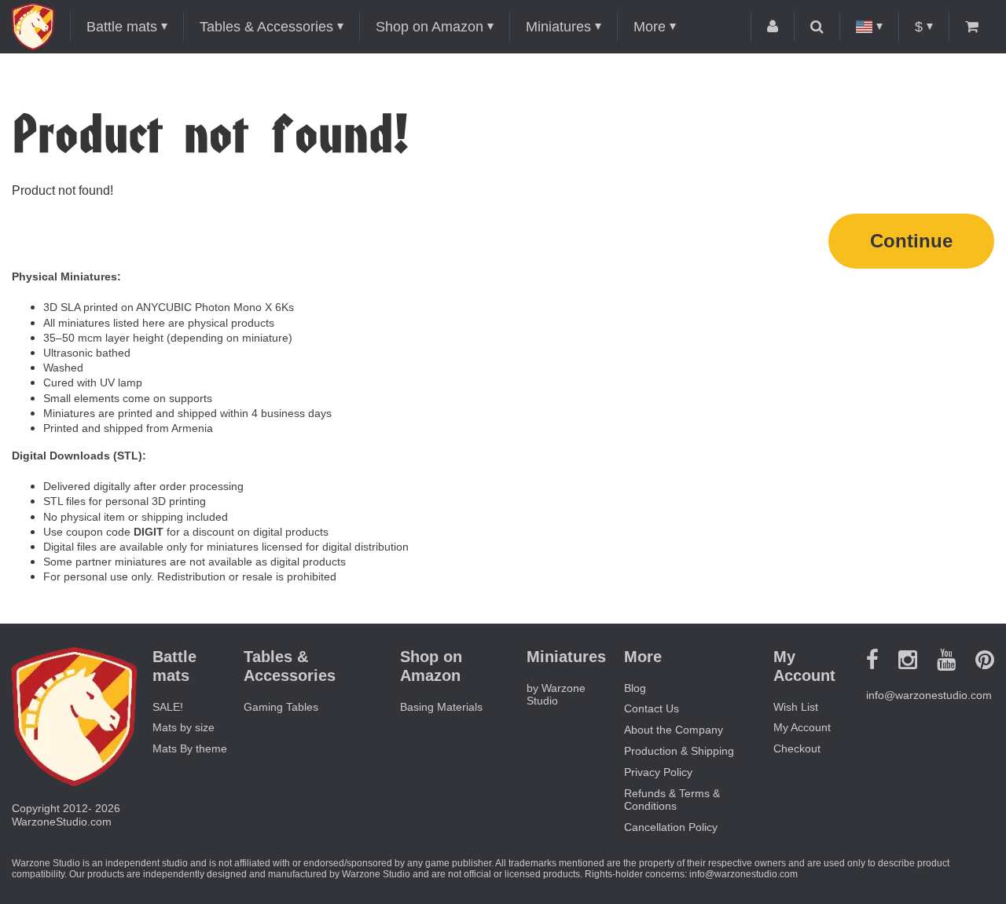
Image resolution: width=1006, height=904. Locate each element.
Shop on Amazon (429, 27)
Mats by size (183, 727)
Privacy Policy (658, 772)
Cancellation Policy (671, 827)
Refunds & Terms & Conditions (672, 800)
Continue (911, 240)
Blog (635, 688)
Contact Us (651, 708)
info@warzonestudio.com (929, 695)
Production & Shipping (679, 751)
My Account (802, 727)
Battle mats (121, 27)
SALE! (167, 707)
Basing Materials (441, 707)
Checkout (797, 748)
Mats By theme (189, 748)
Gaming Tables (281, 707)
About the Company (673, 729)
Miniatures (558, 27)
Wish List (795, 707)
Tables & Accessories (266, 27)
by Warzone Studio (556, 695)
